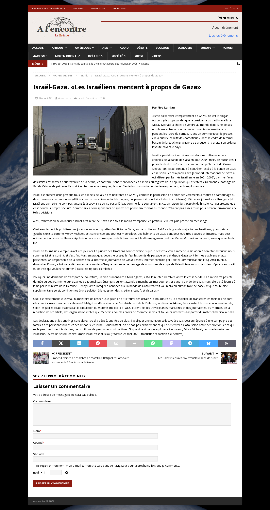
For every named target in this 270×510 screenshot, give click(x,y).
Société (117, 56)
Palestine (91, 98)
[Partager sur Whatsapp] (153, 343)
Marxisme (39, 56)
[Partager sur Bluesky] (208, 343)
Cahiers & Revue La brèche (47, 8)
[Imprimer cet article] (135, 343)
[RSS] (238, 63)
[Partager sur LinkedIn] (79, 343)
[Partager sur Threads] (227, 343)
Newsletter (98, 8)
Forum (228, 48)
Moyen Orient (65, 56)
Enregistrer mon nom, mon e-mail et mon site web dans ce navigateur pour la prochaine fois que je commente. (108, 465)
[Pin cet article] (98, 343)
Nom (36, 431)
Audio (124, 48)
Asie (105, 48)
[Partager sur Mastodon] (171, 343)
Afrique (57, 48)
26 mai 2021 (46, 98)
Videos (156, 56)
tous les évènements (223, 35)
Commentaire (42, 401)
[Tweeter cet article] (61, 343)
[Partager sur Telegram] (190, 343)
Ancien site (119, 8)
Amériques (83, 48)
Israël (81, 98)
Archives (78, 8)
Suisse (138, 56)
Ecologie (162, 48)
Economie (184, 48)
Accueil (38, 48)
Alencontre (64, 98)
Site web (38, 454)
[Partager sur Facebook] (42, 343)
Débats (142, 48)
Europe (205, 48)
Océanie (94, 56)
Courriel (38, 442)
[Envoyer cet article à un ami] (116, 343)
